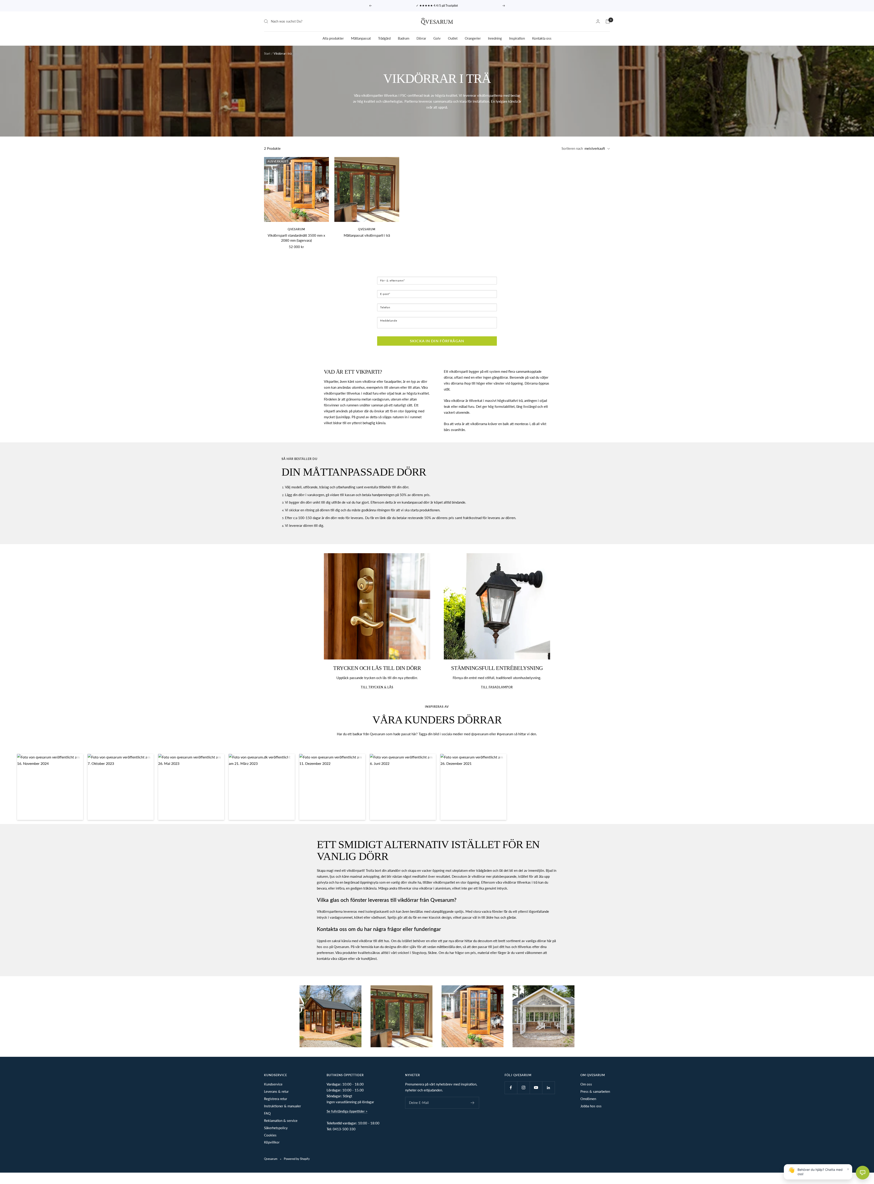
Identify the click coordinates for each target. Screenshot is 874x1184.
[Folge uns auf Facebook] (511, 1087)
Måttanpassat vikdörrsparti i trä (367, 235)
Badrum (403, 38)
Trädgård (384, 38)
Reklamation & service (280, 1120)
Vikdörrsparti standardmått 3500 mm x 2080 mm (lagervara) (296, 238)
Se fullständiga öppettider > (347, 1111)
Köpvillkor (271, 1142)
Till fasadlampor (497, 687)
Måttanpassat (361, 38)
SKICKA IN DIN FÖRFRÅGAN (437, 341)
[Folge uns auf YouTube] (536, 1087)
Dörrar (421, 38)
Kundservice (273, 1084)
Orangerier (473, 38)
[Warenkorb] (607, 21)
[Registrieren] (473, 1102)
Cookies (270, 1135)
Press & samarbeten (595, 1091)
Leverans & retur (276, 1091)
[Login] (598, 21)
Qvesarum (296, 229)
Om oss (586, 1084)
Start (267, 53)
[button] (50, 787)
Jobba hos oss (591, 1106)
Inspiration (517, 38)
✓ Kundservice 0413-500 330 (437, 5)
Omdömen (588, 1099)
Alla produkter (333, 38)
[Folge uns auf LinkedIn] (548, 1087)
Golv (437, 38)
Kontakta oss (541, 38)
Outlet (452, 38)
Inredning (495, 38)
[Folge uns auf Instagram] (523, 1087)
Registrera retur (275, 1099)
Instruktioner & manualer (282, 1106)
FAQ (267, 1113)
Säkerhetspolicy (276, 1128)
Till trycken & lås (377, 687)
